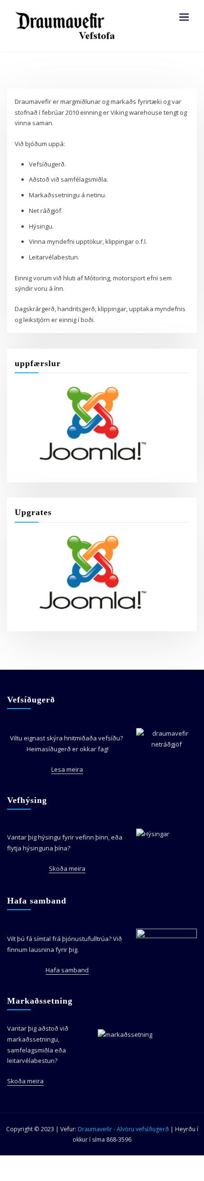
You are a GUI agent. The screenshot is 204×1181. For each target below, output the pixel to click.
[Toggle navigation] (184, 17)
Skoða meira (67, 868)
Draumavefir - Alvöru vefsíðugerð (124, 1129)
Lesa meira (67, 769)
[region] (86, 423)
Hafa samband (67, 970)
